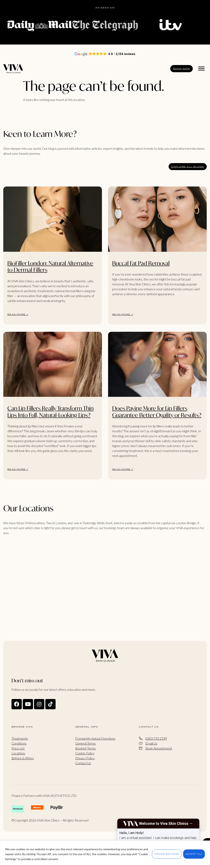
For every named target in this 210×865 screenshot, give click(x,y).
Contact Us (83, 763)
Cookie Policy (84, 753)
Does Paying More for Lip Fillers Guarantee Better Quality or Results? (156, 411)
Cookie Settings (166, 854)
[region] (105, 853)
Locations (18, 753)
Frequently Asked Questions (95, 738)
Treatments (19, 738)
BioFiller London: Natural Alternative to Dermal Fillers (50, 266)
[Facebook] (16, 704)
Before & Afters (22, 758)
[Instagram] (39, 704)
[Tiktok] (50, 704)
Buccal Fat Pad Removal (141, 263)
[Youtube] (28, 704)
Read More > (17, 314)
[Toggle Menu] (201, 69)
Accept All (194, 854)
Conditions (18, 743)
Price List (18, 748)
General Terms (85, 743)
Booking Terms (85, 748)
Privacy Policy (85, 758)
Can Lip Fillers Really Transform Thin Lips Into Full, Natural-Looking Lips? (50, 411)
